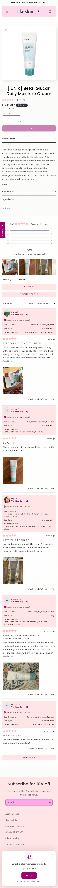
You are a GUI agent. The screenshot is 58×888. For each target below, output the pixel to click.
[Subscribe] (49, 802)
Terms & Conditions (15, 844)
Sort (31, 303)
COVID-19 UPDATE (14, 832)
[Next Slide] (54, 267)
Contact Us (11, 820)
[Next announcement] (53, 3)
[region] (29, 267)
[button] (7, 11)
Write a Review (34, 295)
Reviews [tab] (8, 280)
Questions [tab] (21, 280)
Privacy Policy (12, 838)
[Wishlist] (44, 11)
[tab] (29, 139)
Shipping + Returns (14, 826)
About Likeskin (12, 814)
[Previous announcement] (5, 3)
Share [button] (8, 208)
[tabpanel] (29, 165)
